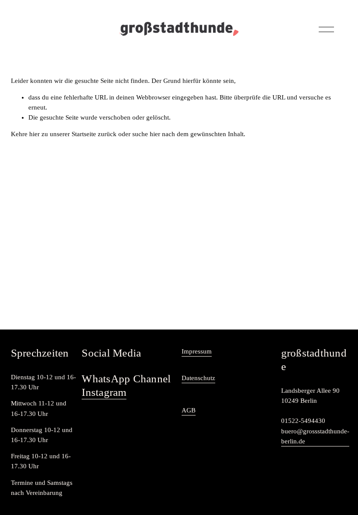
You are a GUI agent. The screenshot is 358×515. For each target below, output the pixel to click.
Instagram (104, 392)
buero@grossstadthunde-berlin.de (315, 436)
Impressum (197, 351)
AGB (189, 410)
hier (34, 133)
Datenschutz (198, 377)
